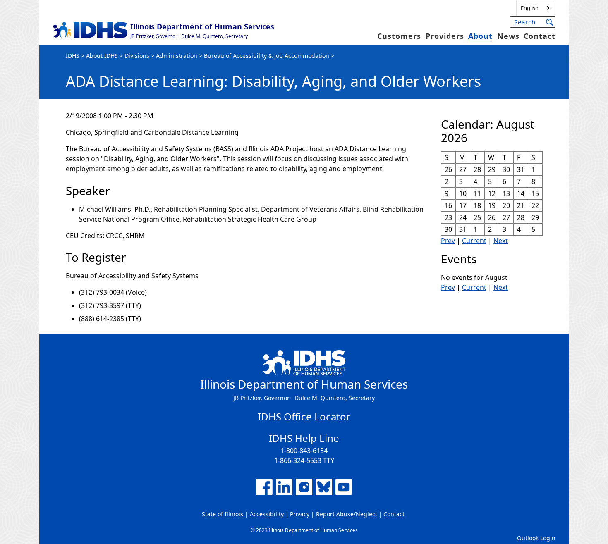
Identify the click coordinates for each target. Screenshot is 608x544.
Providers (445, 36)
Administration (176, 56)
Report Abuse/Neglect (346, 514)
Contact (539, 36)
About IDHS (102, 56)
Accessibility (267, 514)
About (480, 36)
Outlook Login (536, 538)
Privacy (299, 514)
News (508, 36)
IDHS (72, 56)
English (530, 8)
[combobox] (535, 8)
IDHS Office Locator (304, 416)
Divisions (136, 56)
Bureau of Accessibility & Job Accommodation (266, 56)
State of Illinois (222, 514)
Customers (399, 36)
